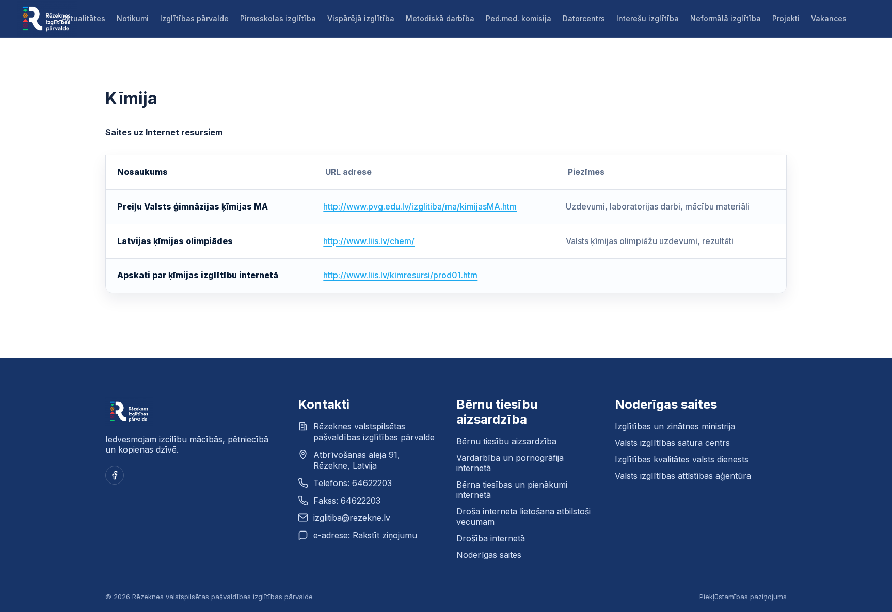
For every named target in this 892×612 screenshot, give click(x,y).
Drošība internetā (490, 538)
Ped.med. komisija (518, 18)
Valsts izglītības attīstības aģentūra (683, 476)
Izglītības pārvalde (194, 18)
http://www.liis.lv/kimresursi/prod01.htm (400, 275)
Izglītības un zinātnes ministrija (675, 426)
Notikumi (133, 18)
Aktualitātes (83, 18)
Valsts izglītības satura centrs (672, 443)
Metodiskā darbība (440, 18)
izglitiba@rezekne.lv (351, 517)
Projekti (786, 18)
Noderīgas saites (488, 555)
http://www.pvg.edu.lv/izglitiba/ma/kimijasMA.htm (420, 206)
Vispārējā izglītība (360, 18)
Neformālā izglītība (725, 18)
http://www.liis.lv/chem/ (369, 241)
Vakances (829, 18)
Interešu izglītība (647, 18)
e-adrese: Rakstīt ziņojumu (365, 535)
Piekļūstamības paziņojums (743, 596)
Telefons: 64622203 (352, 483)
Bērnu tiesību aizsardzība (506, 441)
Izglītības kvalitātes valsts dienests (681, 459)
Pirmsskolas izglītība (278, 18)
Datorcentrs (584, 18)
